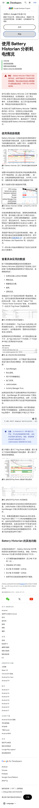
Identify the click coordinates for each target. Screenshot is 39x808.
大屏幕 (4, 667)
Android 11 (5, 710)
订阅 (27, 797)
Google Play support (8, 749)
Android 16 (5, 693)
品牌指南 (20, 788)
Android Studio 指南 (8, 720)
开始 (19, 34)
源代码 (4, 621)
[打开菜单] (3, 2)
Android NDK (6, 733)
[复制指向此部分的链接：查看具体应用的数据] (27, 259)
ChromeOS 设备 (7, 674)
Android (4, 610)
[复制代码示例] (36, 418)
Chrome (4, 770)
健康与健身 (5, 647)
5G (3, 658)
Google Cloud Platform (10, 777)
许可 (13, 788)
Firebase (5, 774)
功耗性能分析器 (15, 83)
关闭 (19, 27)
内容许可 (23, 584)
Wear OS (5, 670)
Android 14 (5, 700)
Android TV (5, 681)
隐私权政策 (5, 654)
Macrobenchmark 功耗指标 (25, 81)
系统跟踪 (11, 81)
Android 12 (5, 707)
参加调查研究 (6, 753)
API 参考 (4, 727)
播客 (3, 631)
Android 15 (5, 697)
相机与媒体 (5, 651)
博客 (3, 628)
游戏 (3, 640)
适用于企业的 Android (9, 614)
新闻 (3, 624)
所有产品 (5, 781)
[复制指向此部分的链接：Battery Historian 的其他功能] (4, 544)
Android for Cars (7, 677)
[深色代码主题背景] (33, 418)
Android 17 (5, 690)
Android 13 (5, 704)
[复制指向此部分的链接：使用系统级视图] (22, 133)
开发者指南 (5, 723)
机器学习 (5, 644)
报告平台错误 (6, 743)
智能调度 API (17, 238)
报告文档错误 (6, 746)
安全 (3, 617)
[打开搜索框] (25, 2)
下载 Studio (6, 730)
